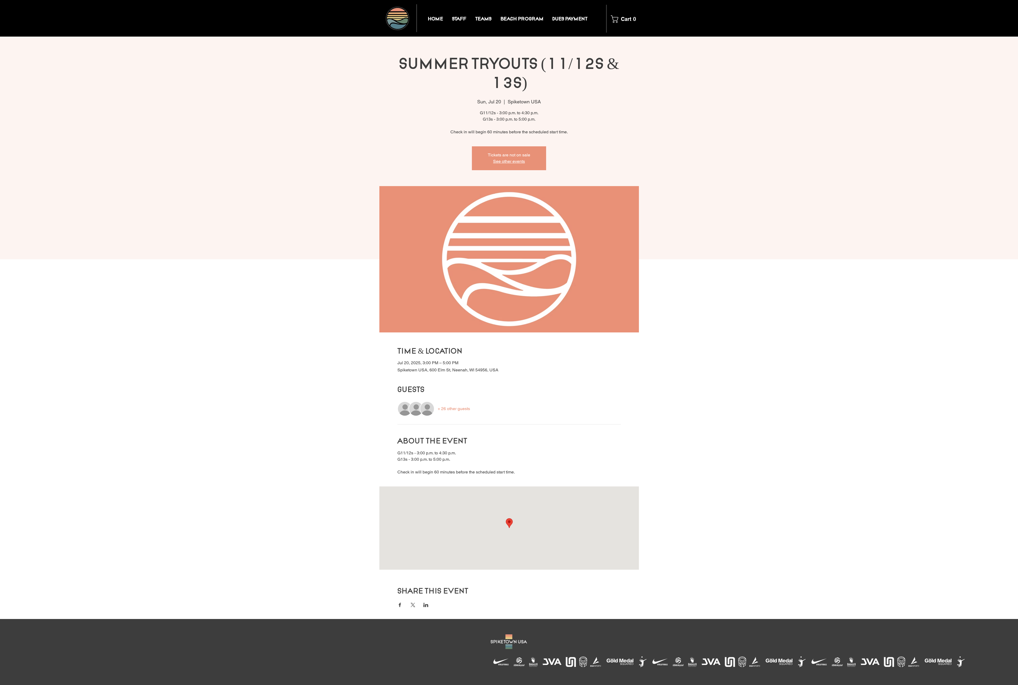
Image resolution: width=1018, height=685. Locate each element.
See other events (509, 161)
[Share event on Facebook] (399, 605)
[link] (622, 19)
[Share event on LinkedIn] (425, 605)
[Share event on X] (412, 605)
